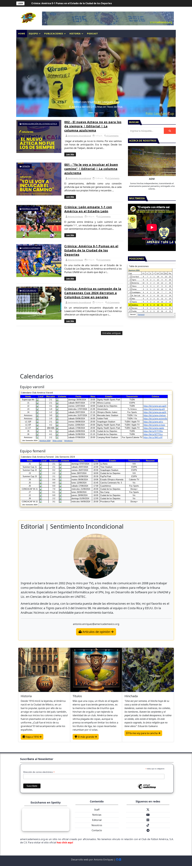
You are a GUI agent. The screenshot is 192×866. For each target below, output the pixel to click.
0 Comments (112, 135)
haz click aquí (65, 842)
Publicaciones (53, 33)
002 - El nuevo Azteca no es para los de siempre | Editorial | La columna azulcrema (93, 126)
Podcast (92, 33)
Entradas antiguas (111, 333)
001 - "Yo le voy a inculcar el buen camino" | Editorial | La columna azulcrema (91, 169)
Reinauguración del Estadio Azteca (39, 123)
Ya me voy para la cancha (143, 733)
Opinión (26, 166)
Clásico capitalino (31, 248)
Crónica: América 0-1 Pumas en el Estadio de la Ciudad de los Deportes (91, 250)
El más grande (86, 736)
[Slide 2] (96, 113)
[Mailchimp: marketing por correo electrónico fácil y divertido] (146, 788)
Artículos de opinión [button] (96, 632)
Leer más (70, 154)
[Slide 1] (90, 113)
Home (21, 33)
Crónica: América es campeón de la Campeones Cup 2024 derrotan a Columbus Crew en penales (86, 3)
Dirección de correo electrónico (39, 772)
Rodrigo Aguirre (30, 209)
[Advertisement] (69, 350)
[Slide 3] (101, 113)
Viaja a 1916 (32, 736)
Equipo (33, 33)
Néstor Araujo (29, 290)
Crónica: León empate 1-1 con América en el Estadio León (88, 209)
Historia (75, 33)
